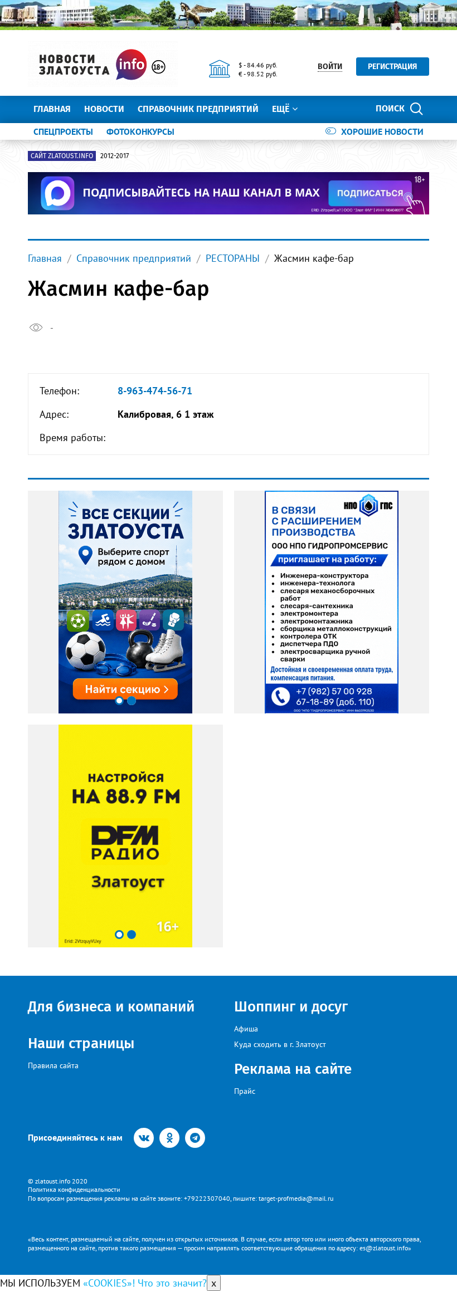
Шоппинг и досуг (291, 1006)
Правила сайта (53, 1065)
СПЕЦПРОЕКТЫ (63, 131)
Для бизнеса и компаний (111, 1006)
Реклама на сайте (293, 1069)
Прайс (244, 1091)
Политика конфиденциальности (74, 1189)
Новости (104, 109)
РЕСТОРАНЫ (233, 258)
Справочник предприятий (198, 109)
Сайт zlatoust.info (62, 156)
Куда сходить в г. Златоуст (280, 1044)
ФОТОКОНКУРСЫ (140, 131)
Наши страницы (81, 1043)
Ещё (280, 109)
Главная (52, 109)
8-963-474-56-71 (155, 391)
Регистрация (392, 66)
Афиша (246, 1029)
